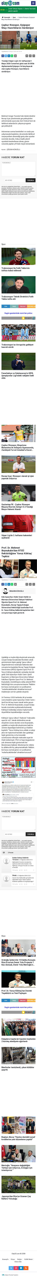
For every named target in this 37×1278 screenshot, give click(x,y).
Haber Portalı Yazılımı (11, 1275)
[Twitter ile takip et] (11, 1268)
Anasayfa (7, 17)
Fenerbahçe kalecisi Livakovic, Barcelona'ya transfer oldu (18, 10)
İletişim (19, 1259)
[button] (27, 55)
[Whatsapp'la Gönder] (12, 55)
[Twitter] (6, 55)
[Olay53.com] (10, 3)
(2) (21, 870)
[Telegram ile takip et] (21, 1268)
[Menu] (33, 3)
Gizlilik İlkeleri (28, 1259)
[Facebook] (2, 55)
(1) (26, 870)
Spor (14, 17)
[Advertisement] (18, 93)
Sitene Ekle (18, 1262)
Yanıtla (16, 870)
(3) (26, 884)
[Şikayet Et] (34, 870)
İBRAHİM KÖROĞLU (16, 591)
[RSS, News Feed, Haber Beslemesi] (25, 1268)
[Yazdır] (15, 55)
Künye (13, 1259)
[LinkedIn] (9, 55)
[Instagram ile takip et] (16, 1268)
